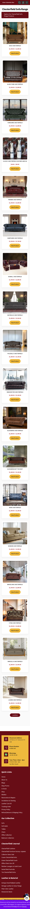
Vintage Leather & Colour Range (12, 886)
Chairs (3, 832)
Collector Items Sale (8, 854)
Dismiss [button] (24, 906)
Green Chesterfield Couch (9, 860)
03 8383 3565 (12, 748)
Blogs (3, 783)
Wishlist (4, 795)
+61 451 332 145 (13, 755)
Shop (3, 792)
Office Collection (7, 835)
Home (3, 777)
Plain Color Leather (7, 889)
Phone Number (14, 746)
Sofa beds (5, 826)
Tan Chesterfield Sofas (9, 872)
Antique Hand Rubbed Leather (11, 883)
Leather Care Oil (7, 803)
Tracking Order (6, 806)
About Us (4, 780)
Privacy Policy (6, 809)
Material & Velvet (7, 892)
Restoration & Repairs (8, 798)
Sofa (3, 823)
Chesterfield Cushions (8, 848)
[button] (26, 2)
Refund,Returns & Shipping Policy (12, 812)
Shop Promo (5, 786)
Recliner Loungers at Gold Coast (12, 866)
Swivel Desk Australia (8, 869)
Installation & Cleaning (9, 801)
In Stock (4, 789)
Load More (15, 715)
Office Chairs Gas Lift (8, 863)
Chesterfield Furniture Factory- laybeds (14, 851)
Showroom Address (15, 738)
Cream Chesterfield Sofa (9, 857)
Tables (4, 829)
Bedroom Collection (8, 838)
